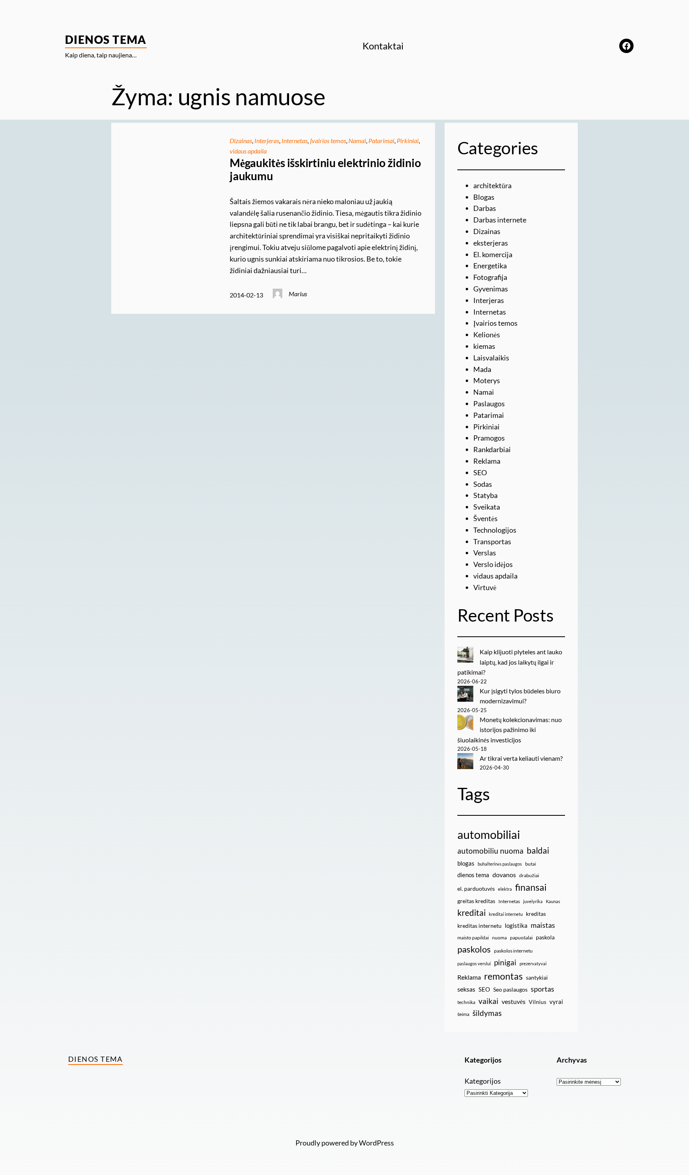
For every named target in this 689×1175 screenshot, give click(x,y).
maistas (543, 925)
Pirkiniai (408, 140)
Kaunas (553, 901)
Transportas (492, 541)
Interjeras (266, 140)
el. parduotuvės (476, 888)
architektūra (492, 185)
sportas (542, 989)
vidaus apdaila (248, 151)
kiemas (484, 346)
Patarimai (381, 140)
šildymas (487, 1013)
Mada (482, 369)
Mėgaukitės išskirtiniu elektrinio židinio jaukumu (325, 169)
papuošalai (521, 938)
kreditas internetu (479, 925)
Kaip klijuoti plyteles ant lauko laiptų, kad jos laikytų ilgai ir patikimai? (509, 662)
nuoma (499, 938)
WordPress (376, 1142)
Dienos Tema (106, 39)
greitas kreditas (476, 900)
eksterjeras (490, 242)
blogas (465, 863)
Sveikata (486, 506)
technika (466, 1002)
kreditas (536, 913)
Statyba (485, 495)
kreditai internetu (506, 914)
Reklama (486, 461)
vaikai (488, 1001)
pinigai (505, 962)
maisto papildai (473, 938)
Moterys (486, 380)
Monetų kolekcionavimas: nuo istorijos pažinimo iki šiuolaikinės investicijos (509, 730)
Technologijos (494, 530)
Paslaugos (489, 403)
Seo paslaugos (510, 989)
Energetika (490, 265)
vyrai (556, 1001)
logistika (516, 925)
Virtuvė (484, 587)
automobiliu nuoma (490, 850)
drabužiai (529, 875)
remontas (503, 976)
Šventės (485, 518)
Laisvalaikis (491, 357)
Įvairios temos (328, 140)
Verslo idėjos (493, 564)
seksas (466, 989)
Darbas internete (499, 219)
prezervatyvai (533, 963)
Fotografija (490, 277)
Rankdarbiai (492, 449)
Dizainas (241, 140)
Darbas (484, 208)
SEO (480, 472)
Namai (357, 140)
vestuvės (514, 1001)
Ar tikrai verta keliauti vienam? (521, 758)
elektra (505, 889)
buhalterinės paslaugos (500, 863)
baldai (538, 850)
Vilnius (537, 1001)
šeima (463, 1014)
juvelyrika (533, 901)
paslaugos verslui (474, 963)
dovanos (504, 874)
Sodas (482, 484)
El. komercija (492, 254)
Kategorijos (483, 1081)
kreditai (471, 912)
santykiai (537, 977)
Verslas (484, 552)
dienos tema (473, 874)
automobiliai (488, 834)
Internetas (294, 140)
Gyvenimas (490, 288)
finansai (531, 887)
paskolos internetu (513, 951)
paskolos (474, 949)
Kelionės (486, 334)
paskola (545, 937)
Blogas (483, 197)
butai (530, 864)
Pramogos (489, 437)
